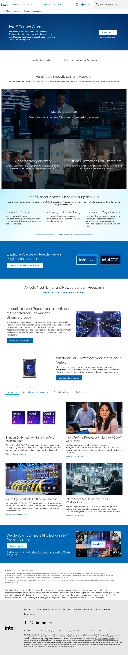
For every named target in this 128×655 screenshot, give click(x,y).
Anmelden (107, 32)
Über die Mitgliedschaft (41, 60)
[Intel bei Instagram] (50, 623)
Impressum (29, 614)
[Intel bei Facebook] (25, 623)
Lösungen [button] (45, 4)
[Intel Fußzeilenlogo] (10, 627)
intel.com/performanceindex (104, 639)
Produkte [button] (18, 4)
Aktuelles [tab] (12, 392)
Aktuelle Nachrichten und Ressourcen (80, 60)
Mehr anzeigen (65, 234)
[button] (64, 212)
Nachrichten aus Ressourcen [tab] (35, 392)
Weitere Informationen (16, 454)
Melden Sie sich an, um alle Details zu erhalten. (64, 292)
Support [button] (31, 4)
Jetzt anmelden (107, 37)
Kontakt (77, 609)
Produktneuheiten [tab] (62, 392)
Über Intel (28, 609)
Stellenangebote (103, 609)
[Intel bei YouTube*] (44, 623)
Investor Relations (63, 609)
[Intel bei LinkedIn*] (38, 623)
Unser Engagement (44, 609)
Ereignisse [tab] (80, 392)
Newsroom (88, 609)
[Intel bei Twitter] (32, 623)
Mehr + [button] (57, 4)
